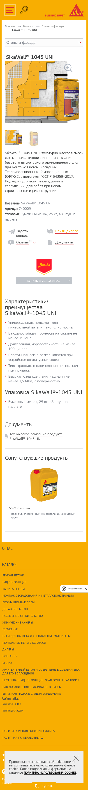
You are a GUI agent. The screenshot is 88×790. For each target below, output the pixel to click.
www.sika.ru (11, 704)
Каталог (28, 26)
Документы (64, 242)
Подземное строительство (22, 615)
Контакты (9, 656)
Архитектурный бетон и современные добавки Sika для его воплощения (41, 671)
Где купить (44, 785)
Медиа (7, 663)
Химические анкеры (17, 622)
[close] (86, 588)
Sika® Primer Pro (19, 508)
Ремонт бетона (13, 575)
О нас (7, 548)
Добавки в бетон (15, 609)
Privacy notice (75, 588)
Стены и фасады (53, 26)
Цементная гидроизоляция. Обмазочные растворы (40, 680)
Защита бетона (13, 589)
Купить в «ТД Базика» (43, 280)
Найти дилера (66, 231)
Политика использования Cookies (28, 731)
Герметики (10, 629)
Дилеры (8, 649)
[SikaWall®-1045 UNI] (44, 92)
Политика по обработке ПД (22, 737)
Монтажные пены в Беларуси (24, 642)
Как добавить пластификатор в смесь (31, 687)
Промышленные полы (18, 602)
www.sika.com (12, 710)
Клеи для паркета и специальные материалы (36, 636)
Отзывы (22, 242)
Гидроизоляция (14, 582)
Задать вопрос (22, 233)
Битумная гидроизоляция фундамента (31, 693)
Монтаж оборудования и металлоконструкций (38, 595)
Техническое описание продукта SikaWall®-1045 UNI (36, 436)
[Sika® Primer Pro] (44, 485)
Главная (10, 26)
